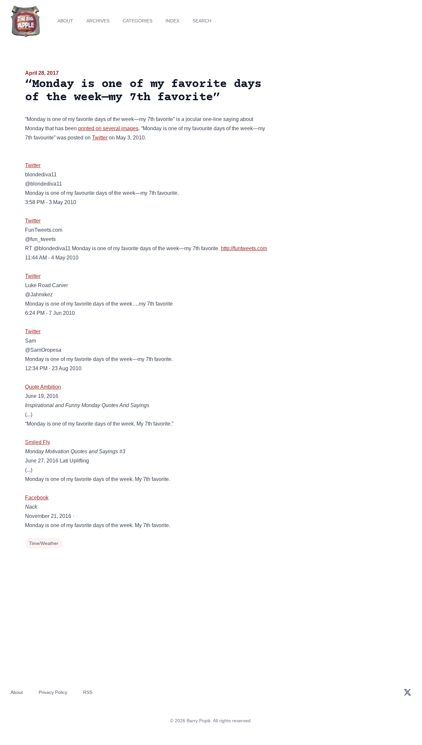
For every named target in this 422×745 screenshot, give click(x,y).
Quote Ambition (43, 387)
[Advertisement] (337, 120)
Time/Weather (43, 543)
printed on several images (108, 128)
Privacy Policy (53, 692)
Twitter (99, 137)
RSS (87, 692)
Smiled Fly (37, 442)
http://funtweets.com (244, 248)
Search (202, 20)
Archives (97, 20)
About (65, 20)
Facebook (36, 497)
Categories (137, 20)
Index (172, 20)
